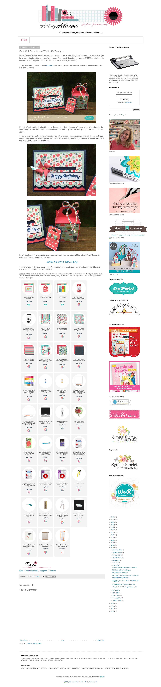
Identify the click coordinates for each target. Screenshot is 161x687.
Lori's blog (48, 65)
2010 (112, 611)
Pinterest (52, 571)
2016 (112, 542)
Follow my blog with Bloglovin (118, 115)
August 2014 (116, 560)
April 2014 (115, 593)
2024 (112, 522)
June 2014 (115, 565)
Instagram (43, 571)
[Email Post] (43, 576)
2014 (112, 548)
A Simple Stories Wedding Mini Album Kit (124, 587)
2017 (112, 540)
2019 (112, 535)
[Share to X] (51, 576)
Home (62, 640)
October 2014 (116, 555)
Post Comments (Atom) (34, 643)
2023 (112, 524)
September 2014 (117, 557)
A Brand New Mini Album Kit (120, 577)
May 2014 (115, 590)
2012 (112, 606)
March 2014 (116, 595)
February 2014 (117, 598)
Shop (24, 39)
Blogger (102, 676)
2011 (112, 609)
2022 (112, 527)
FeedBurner (128, 102)
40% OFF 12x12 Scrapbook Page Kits (123, 584)
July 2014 (115, 562)
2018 (112, 537)
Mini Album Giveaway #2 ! (120, 572)
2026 (112, 517)
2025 (112, 519)
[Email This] (46, 576)
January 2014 (116, 600)
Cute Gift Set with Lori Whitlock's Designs (124, 567)
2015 (112, 545)
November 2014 (117, 552)
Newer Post (23, 640)
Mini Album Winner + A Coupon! (121, 570)
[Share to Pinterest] (55, 576)
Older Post (101, 640)
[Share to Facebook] (53, 576)
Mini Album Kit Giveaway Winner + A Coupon (125, 575)
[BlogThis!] (49, 576)
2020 (112, 532)
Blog (21, 571)
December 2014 (117, 550)
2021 (112, 530)
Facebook (34, 571)
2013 (112, 603)
